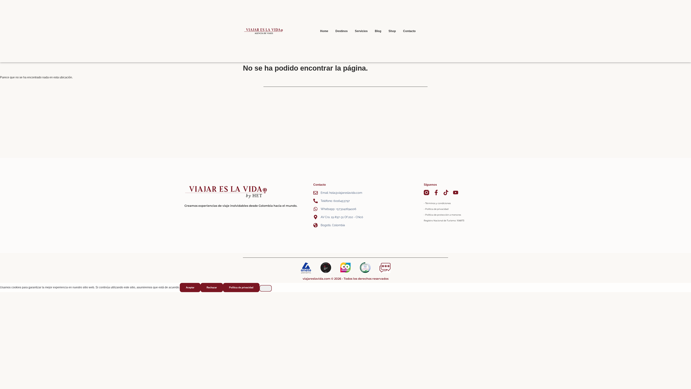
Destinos (341, 31)
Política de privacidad (241, 287)
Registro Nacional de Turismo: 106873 (444, 220)
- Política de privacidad (436, 209)
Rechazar (212, 287)
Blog (378, 31)
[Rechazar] (265, 288)
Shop (392, 31)
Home (324, 31)
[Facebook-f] (436, 192)
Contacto (409, 31)
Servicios (361, 31)
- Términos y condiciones (437, 203)
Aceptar (190, 287)
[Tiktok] (446, 192)
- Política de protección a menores (442, 214)
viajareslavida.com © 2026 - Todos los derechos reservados (346, 278)
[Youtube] (455, 192)
